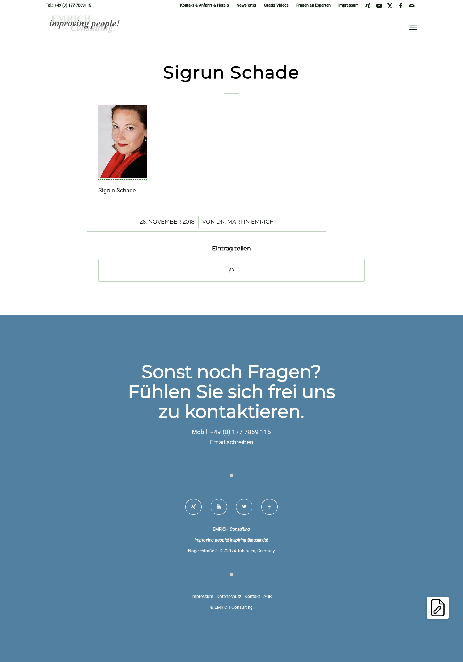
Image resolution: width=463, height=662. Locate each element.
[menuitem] (205, 5)
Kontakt (252, 596)
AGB (267, 596)
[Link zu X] (390, 5)
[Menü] (413, 27)
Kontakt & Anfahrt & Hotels (204, 5)
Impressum (348, 5)
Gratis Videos (276, 5)
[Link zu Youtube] (379, 5)
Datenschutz (229, 596)
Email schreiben (231, 442)
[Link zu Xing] (368, 5)
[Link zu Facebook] (400, 5)
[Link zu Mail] (411, 5)
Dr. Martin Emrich (245, 221)
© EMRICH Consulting (231, 607)
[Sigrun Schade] (122, 176)
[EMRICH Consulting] (85, 27)
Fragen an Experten (313, 5)
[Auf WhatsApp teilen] (231, 270)
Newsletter (246, 5)
